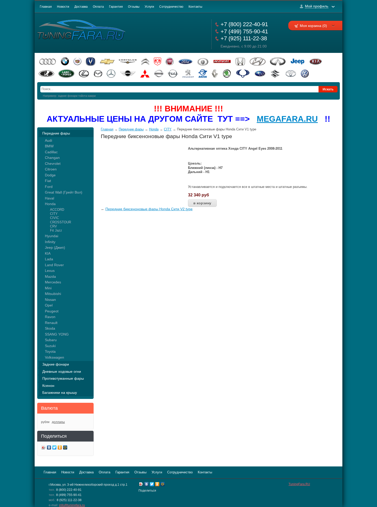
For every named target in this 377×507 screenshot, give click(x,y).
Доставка (81, 6)
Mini (48, 288)
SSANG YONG (57, 334)
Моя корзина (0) (313, 26)
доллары (58, 422)
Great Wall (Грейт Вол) (63, 192)
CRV (53, 226)
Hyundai (51, 236)
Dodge (50, 175)
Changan (52, 158)
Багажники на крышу (59, 392)
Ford (49, 187)
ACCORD (57, 210)
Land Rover (54, 265)
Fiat (48, 181)
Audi (48, 140)
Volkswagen (54, 357)
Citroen (51, 169)
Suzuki (50, 346)
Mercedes (53, 282)
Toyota (50, 351)
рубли (45, 422)
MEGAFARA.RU (287, 118)
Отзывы (134, 6)
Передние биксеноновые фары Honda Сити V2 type (149, 209)
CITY (54, 214)
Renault (51, 323)
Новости (63, 6)
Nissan (50, 300)
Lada (49, 259)
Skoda (50, 328)
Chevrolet (53, 163)
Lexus (50, 271)
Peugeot (51, 311)
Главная (46, 6)
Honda (50, 204)
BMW (49, 146)
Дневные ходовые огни (61, 371)
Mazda (50, 276)
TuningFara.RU (299, 484)
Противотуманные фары (63, 378)
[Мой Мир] (65, 448)
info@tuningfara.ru (72, 505)
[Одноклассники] (60, 448)
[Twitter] (54, 448)
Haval (49, 198)
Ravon (50, 317)
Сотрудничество (171, 6)
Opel (49, 305)
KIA (48, 253)
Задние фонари (55, 364)
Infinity (50, 242)
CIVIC (54, 218)
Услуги (149, 6)
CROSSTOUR (60, 222)
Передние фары (56, 133)
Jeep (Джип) (55, 247)
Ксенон (48, 386)
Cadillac (51, 152)
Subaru (51, 340)
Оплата (98, 6)
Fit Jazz (56, 230)
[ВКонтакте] (49, 448)
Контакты (195, 6)
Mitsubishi (53, 294)
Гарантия (116, 6)
